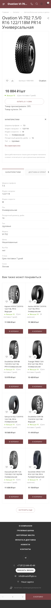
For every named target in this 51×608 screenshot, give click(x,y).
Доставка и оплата (38, 172)
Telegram (25, 558)
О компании (25, 526)
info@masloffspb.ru (27, 576)
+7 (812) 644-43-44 (26, 565)
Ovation (42, 80)
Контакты (25, 549)
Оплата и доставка (25, 540)
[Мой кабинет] (41, 4)
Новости (25, 544)
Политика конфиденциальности (27, 588)
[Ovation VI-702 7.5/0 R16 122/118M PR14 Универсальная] (25, 54)
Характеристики (13, 172)
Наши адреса (27, 581)
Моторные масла (25, 535)
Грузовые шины (25, 530)
